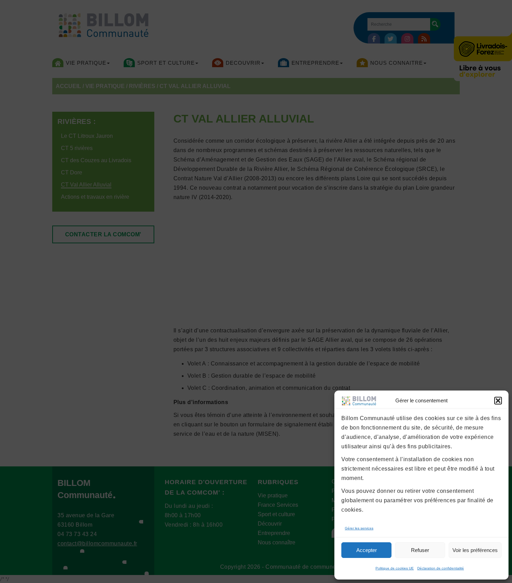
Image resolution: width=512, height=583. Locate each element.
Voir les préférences (475, 550)
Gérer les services (359, 528)
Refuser (420, 550)
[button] (498, 400)
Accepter (366, 550)
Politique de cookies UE (394, 568)
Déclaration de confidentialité (440, 568)
